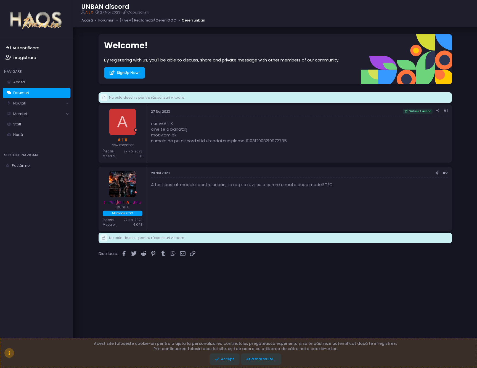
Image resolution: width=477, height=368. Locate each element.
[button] (67, 103)
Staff (17, 124)
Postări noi (21, 165)
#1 (445, 110)
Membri (20, 113)
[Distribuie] (437, 111)
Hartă (18, 134)
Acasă (19, 82)
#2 (445, 173)
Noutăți (19, 103)
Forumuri (21, 92)
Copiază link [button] (138, 12)
